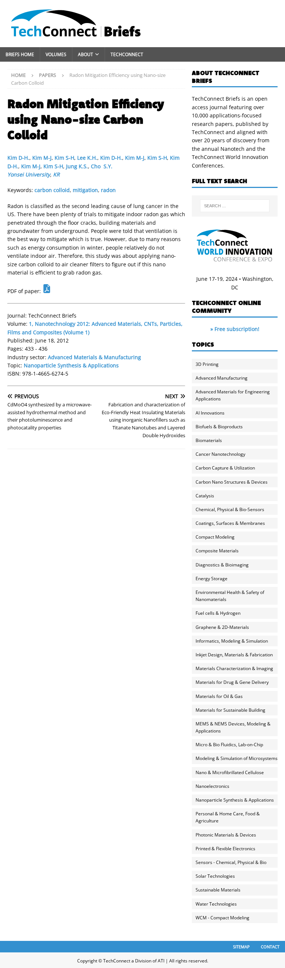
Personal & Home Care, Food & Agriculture (228, 817)
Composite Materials (217, 551)
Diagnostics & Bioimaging (222, 565)
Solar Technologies (215, 876)
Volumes (56, 54)
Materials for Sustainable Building (230, 710)
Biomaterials (209, 440)
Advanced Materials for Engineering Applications (233, 395)
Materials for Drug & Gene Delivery (232, 682)
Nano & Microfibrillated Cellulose (230, 772)
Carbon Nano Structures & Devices (232, 482)
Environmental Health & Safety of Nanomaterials (230, 595)
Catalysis (205, 496)
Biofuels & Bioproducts (219, 426)
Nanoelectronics (212, 786)
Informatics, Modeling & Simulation (232, 641)
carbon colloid (52, 190)
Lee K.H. (87, 157)
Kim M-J (42, 157)
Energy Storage (211, 578)
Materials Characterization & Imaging (234, 668)
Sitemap (241, 946)
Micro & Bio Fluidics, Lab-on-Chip (229, 744)
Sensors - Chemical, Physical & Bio (231, 862)
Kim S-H (64, 157)
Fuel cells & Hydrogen (218, 613)
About (85, 54)
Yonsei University (28, 174)
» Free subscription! (234, 328)
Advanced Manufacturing (222, 378)
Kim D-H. (18, 157)
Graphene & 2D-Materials (222, 627)
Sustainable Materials (218, 890)
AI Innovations (210, 413)
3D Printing (207, 364)
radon (108, 190)
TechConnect (127, 54)
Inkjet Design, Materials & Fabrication (234, 655)
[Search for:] (234, 205)
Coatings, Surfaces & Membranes (230, 523)
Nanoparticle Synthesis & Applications (71, 365)
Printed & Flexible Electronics (225, 848)
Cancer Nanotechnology (220, 454)
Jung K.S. (77, 166)
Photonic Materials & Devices (226, 835)
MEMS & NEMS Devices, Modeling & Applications (233, 727)
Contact (270, 946)
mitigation (85, 190)
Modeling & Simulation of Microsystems (237, 758)
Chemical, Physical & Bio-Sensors (230, 509)
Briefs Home (20, 54)
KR (56, 174)
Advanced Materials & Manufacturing (94, 357)
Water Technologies (216, 904)
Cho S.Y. (101, 166)
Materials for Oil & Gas (219, 696)
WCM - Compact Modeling (222, 918)
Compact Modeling (215, 537)
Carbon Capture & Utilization (225, 468)
